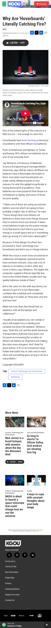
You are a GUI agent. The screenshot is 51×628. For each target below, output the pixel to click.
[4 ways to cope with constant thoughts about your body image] (36, 480)
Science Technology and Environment (26, 371)
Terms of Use (10, 567)
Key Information (11, 572)
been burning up (30, 140)
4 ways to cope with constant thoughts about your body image (35, 501)
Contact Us (9, 600)
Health (29, 491)
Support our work (12, 595)
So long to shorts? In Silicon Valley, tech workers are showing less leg (35, 444)
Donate (42, 4)
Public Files (9, 578)
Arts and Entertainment (35, 433)
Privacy (8, 583)
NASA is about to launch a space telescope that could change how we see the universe (14, 506)
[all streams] (47, 624)
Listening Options (12, 589)
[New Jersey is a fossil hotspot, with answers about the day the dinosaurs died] (14, 422)
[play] (4, 624)
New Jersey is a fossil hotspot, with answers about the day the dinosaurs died (14, 446)
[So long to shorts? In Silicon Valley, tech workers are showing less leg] (36, 422)
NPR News (15, 377)
